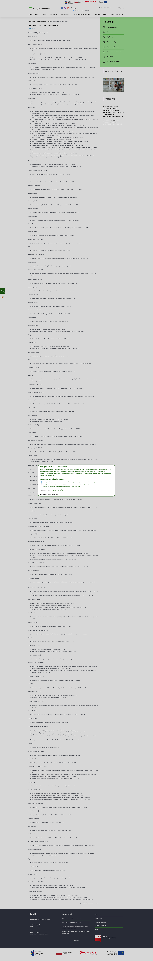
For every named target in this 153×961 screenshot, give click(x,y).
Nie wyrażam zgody (45, 490)
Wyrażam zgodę (57, 490)
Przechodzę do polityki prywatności (49, 494)
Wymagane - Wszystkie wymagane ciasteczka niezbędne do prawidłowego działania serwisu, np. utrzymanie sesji (72, 482)
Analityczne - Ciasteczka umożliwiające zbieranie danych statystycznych (61, 486)
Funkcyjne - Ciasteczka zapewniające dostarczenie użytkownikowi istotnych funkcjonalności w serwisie (69, 484)
